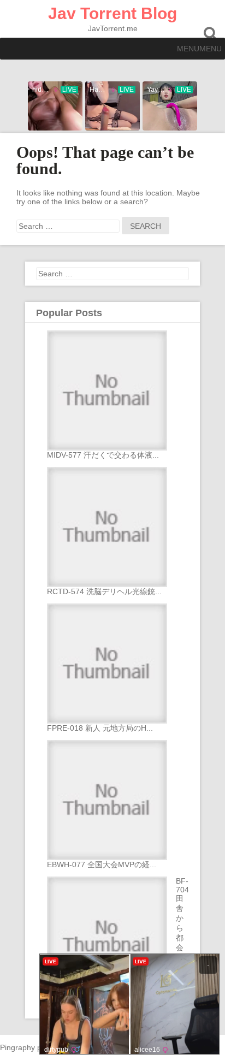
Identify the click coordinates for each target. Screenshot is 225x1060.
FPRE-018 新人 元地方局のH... (100, 728)
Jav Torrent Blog (112, 13)
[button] (199, 49)
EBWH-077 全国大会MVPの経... (101, 864)
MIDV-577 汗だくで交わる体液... (103, 455)
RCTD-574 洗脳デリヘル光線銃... (104, 591)
